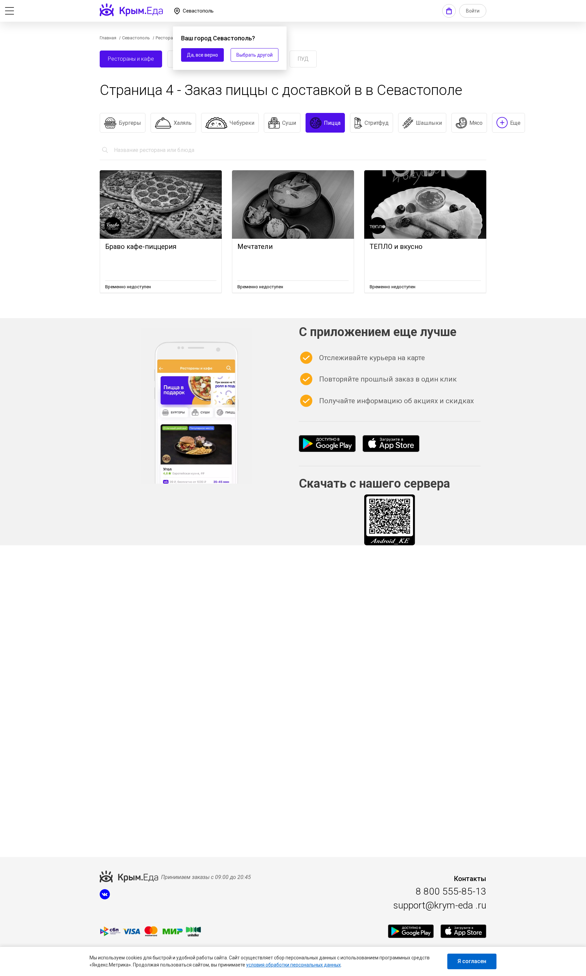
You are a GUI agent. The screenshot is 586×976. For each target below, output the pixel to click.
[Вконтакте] (105, 898)
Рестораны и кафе (131, 59)
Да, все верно (202, 55)
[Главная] (131, 10)
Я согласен (471, 961)
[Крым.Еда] (327, 443)
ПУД (303, 59)
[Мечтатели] (293, 204)
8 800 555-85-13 (451, 891)
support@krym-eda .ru (439, 905)
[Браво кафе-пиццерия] (161, 204)
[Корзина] (449, 11)
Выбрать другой (254, 55)
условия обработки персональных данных (293, 965)
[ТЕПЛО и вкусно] (425, 204)
